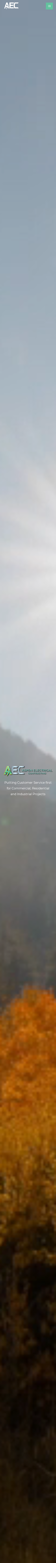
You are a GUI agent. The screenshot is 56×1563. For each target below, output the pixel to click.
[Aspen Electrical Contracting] (11, 6)
